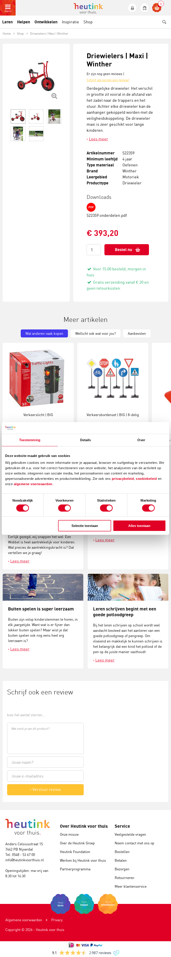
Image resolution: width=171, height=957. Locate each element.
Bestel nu (123, 249)
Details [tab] (85, 440)
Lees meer (98, 138)
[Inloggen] (132, 8)
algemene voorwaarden (33, 484)
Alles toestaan (139, 526)
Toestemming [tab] (29, 440)
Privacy (57, 920)
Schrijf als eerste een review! (108, 80)
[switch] (64, 508)
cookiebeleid (147, 478)
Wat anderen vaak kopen (44, 333)
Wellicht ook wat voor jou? (95, 333)
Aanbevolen (137, 333)
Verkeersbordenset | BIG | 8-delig (113, 415)
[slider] (22, 705)
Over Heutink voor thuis (84, 826)
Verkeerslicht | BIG (38, 415)
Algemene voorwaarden (23, 920)
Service (122, 826)
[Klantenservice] (144, 8)
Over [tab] (141, 440)
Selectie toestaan (84, 526)
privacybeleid (123, 478)
